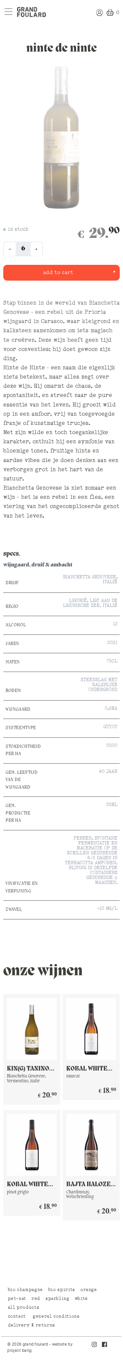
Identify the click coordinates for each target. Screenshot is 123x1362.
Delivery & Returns (31, 1325)
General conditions (56, 1316)
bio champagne (25, 1289)
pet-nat (17, 1298)
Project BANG (19, 1350)
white (81, 1298)
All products (23, 1307)
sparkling (58, 1298)
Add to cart (58, 272)
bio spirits (61, 1289)
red (35, 1298)
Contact (17, 1316)
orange (88, 1289)
